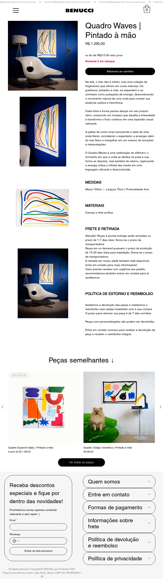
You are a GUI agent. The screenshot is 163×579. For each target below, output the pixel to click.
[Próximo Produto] (160, 407)
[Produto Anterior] (2, 407)
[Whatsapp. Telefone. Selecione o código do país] (16, 541)
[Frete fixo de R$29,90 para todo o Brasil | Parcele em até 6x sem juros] (81, 2)
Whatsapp (15, 534)
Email (13, 520)
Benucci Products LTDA (62, 569)
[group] (81, 413)
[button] (147, 9)
